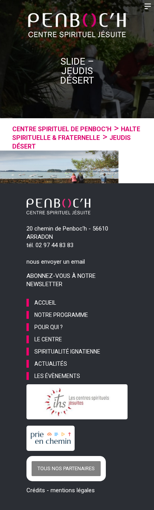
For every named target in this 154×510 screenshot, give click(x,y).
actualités (50, 364)
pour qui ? (48, 327)
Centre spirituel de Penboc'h (61, 129)
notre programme (61, 315)
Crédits (35, 490)
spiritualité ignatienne (67, 351)
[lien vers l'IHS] (77, 401)
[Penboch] (77, 25)
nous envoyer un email (55, 261)
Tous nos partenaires (66, 468)
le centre (48, 339)
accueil (45, 303)
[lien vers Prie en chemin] (52, 438)
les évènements (57, 376)
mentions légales (73, 490)
